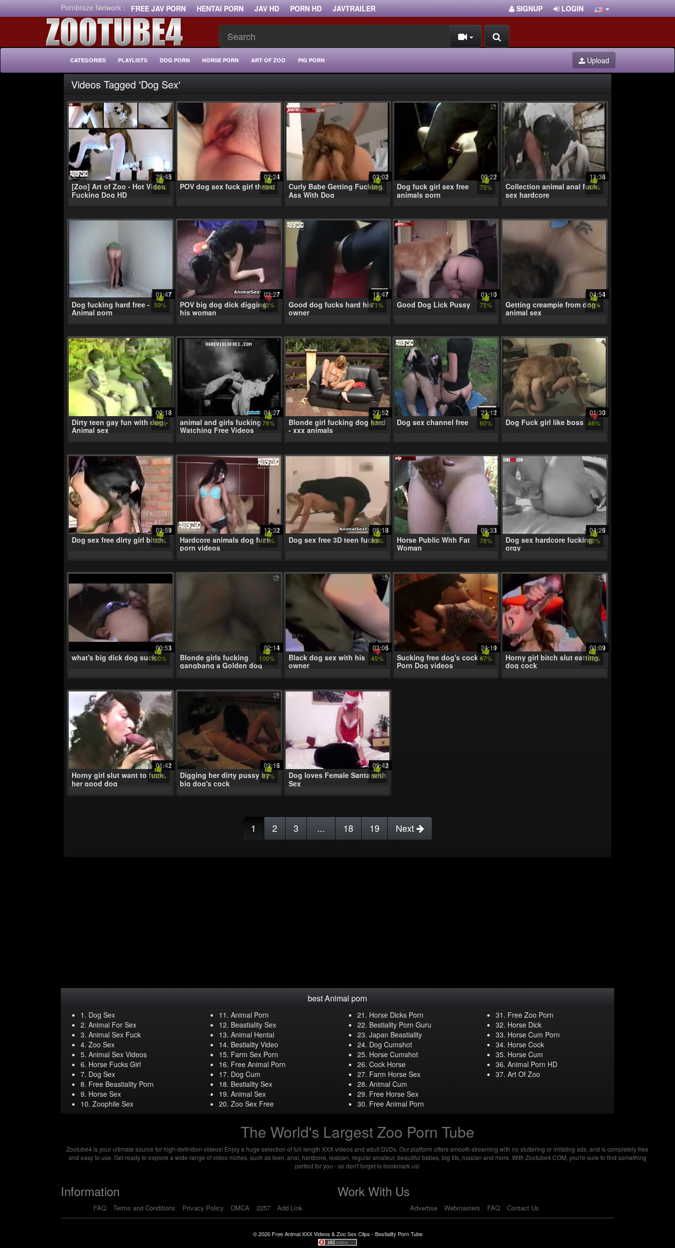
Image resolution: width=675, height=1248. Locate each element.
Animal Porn (250, 1015)
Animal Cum (388, 1084)
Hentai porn (220, 8)
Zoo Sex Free (252, 1104)
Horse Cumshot (393, 1054)
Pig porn (311, 60)
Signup (528, 8)
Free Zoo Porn (530, 1015)
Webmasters (462, 1207)
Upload (597, 60)
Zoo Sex (101, 1044)
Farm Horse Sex (395, 1074)
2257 (263, 1207)
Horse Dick (524, 1025)
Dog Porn (175, 60)
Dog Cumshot (390, 1044)
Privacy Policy (203, 1207)
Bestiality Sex (251, 1084)
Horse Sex (104, 1094)
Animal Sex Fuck (114, 1034)
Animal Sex (248, 1094)
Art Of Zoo (523, 1074)
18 (348, 827)
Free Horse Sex (394, 1094)
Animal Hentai (252, 1034)
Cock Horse (387, 1064)
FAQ (99, 1207)
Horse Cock (525, 1044)
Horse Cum (525, 1054)
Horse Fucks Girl (114, 1064)
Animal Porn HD (532, 1064)
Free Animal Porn (258, 1064)
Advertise (423, 1207)
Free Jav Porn (158, 8)
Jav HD (266, 8)
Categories (88, 60)
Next (406, 827)
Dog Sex (101, 1015)
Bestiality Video (254, 1044)
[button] (602, 8)
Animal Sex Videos (117, 1054)
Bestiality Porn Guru (400, 1025)
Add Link (289, 1207)
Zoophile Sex (112, 1104)
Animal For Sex (112, 1025)
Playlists (132, 60)
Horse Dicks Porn (396, 1015)
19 (375, 827)
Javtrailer (354, 8)
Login (571, 8)
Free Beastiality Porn (121, 1084)
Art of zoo (268, 60)
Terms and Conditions (144, 1207)
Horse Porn (220, 60)
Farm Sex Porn (254, 1054)
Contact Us (523, 1207)
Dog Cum (245, 1074)
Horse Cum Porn (533, 1034)
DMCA (240, 1207)
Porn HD (306, 8)
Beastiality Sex (253, 1025)
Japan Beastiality (395, 1034)
